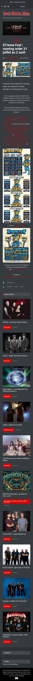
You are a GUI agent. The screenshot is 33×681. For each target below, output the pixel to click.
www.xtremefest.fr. (18, 269)
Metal (13, 58)
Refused (9, 137)
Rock (8, 360)
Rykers (15, 119)
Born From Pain (22, 141)
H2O (14, 141)
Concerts (9, 501)
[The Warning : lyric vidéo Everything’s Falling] (16, 445)
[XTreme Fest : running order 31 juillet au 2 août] (16, 69)
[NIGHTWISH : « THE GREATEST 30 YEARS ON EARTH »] (16, 376)
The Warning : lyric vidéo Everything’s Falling (17, 2)
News (17, 58)
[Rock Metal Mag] (16, 13)
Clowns (21, 119)
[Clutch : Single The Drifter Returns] (16, 343)
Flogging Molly (18, 137)
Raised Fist (7, 117)
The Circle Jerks (13, 139)
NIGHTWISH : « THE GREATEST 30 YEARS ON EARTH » (15, 390)
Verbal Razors (18, 130)
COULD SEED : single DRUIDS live (14, 534)
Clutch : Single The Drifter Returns (15, 356)
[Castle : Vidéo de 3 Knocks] (16, 412)
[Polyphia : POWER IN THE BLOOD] (16, 588)
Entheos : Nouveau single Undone (15, 322)
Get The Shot (16, 117)
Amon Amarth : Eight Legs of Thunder (16, 568)
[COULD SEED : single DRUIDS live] (16, 521)
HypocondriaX (19, 135)
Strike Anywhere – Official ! (17, 144)
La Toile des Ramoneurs (14, 126)
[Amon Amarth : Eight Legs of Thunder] (16, 554)
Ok (16, 678)
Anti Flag (9, 141)
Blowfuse (9, 124)
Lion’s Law (19, 122)
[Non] (31, 674)
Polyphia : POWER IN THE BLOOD (14, 601)
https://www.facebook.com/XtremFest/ (16, 277)
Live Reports (20, 501)
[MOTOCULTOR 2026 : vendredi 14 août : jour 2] (16, 481)
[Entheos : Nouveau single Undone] (16, 309)
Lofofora (23, 117)
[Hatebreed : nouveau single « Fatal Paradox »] (16, 622)
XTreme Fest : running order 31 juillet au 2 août (15, 48)
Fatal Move (21, 128)
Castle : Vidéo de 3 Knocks (12, 425)
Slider (8, 502)
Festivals (8, 58)
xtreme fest (10, 282)
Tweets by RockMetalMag (10, 664)
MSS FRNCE (12, 128)
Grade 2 (12, 122)
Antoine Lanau (19, 225)
